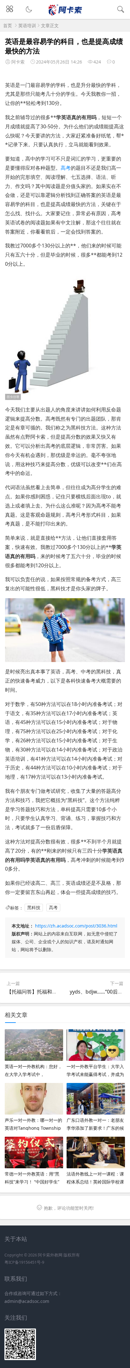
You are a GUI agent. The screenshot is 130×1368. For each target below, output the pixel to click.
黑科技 (33, 908)
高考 (66, 167)
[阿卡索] (65, 14)
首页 (7, 25)
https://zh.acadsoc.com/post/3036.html (76, 926)
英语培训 (27, 25)
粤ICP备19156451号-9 (24, 1262)
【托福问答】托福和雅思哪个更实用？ (49, 991)
